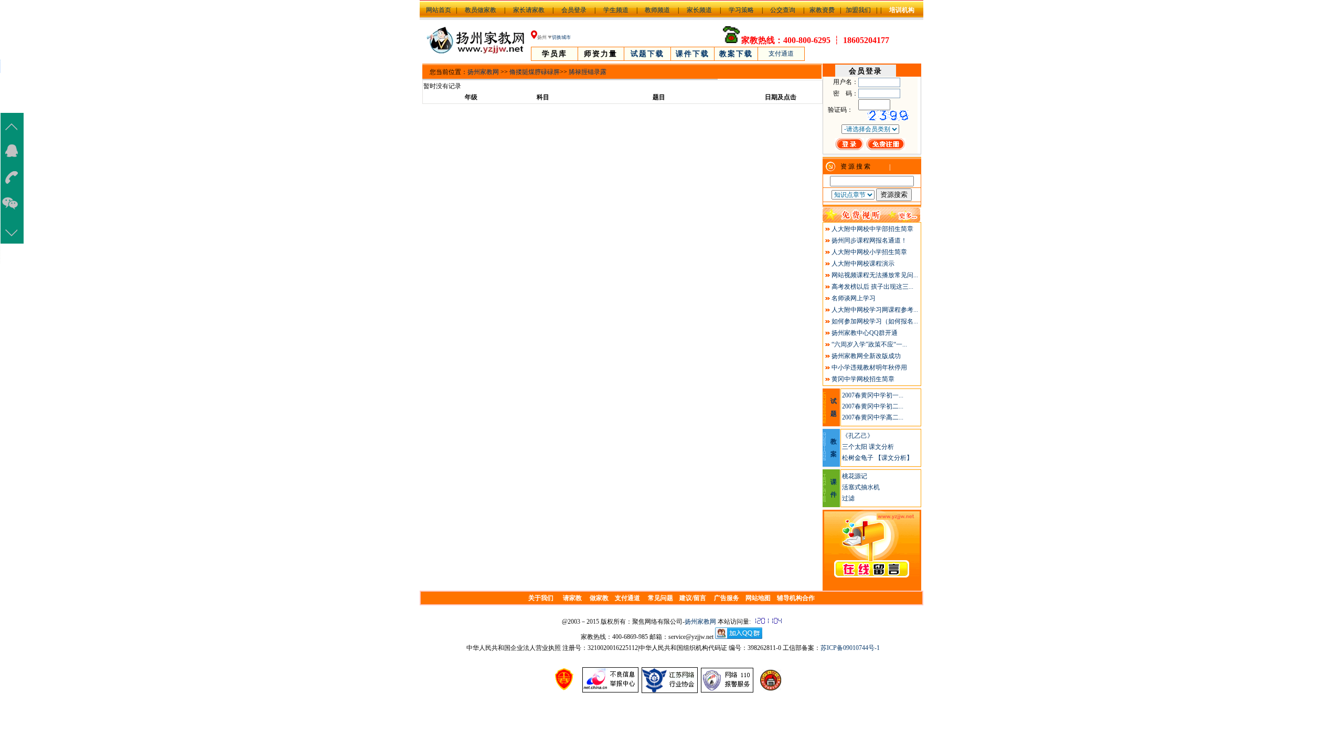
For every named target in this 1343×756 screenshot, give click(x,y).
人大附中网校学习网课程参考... (875, 309)
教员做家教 (480, 10)
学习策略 (741, 10)
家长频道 (699, 10)
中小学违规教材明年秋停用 (869, 367)
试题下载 (647, 54)
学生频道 (615, 10)
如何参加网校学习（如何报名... (875, 321)
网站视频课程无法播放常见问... (875, 275)
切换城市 (561, 37)
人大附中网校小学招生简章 (869, 252)
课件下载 (692, 54)
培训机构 (901, 10)
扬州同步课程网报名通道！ (869, 240)
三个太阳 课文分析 (868, 446)
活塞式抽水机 (861, 487)
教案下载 (736, 54)
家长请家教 (529, 10)
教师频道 (657, 10)
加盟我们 (858, 10)
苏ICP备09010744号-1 (850, 648)
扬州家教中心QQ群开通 (865, 333)
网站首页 (438, 10)
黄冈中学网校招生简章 (863, 379)
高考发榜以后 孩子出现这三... (872, 286)
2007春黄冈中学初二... (872, 406)
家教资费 (822, 10)
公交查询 (782, 10)
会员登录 (574, 10)
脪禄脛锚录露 (587, 72)
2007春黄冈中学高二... (872, 417)
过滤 (848, 498)
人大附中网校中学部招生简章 (872, 229)
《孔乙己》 (857, 435)
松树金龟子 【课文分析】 (877, 457)
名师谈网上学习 (854, 298)
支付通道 (781, 53)
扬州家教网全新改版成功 (866, 356)
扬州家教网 (483, 72)
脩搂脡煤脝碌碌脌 (534, 72)
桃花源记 (854, 476)
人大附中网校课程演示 (863, 263)
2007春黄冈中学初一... (872, 395)
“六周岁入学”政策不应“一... (869, 344)
